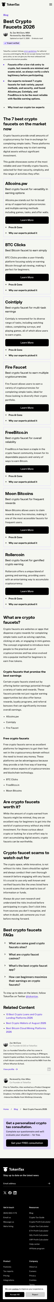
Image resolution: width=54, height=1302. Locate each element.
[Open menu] (50, 4)
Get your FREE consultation (27, 1142)
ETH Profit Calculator (38, 1231)
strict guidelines (30, 51)
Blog (5, 15)
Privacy (32, 1276)
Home (6, 1109)
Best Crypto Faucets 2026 (35, 1109)
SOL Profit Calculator (38, 1235)
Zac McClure (15, 1043)
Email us (7, 1217)
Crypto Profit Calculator (39, 1222)
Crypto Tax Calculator (39, 1226)
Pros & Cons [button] (13, 227)
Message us (8, 1222)
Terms (32, 1284)
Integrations (8, 1280)
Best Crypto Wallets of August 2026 (26, 1023)
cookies (15, 1289)
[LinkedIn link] (49, 1069)
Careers (32, 1271)
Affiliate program (36, 1248)
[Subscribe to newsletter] (48, 1183)
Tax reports (8, 1271)
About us (33, 1267)
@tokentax (32, 996)
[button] (27, 107)
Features (7, 1267)
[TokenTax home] (11, 4)
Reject (35, 1294)
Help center (34, 1244)
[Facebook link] (10, 1192)
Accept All (15, 1294)
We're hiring (8, 1226)
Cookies (32, 1280)
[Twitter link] (5, 1192)
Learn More (27, 220)
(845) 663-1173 (10, 1213)
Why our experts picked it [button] (21, 233)
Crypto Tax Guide (36, 1217)
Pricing (6, 1276)
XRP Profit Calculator (38, 1240)
